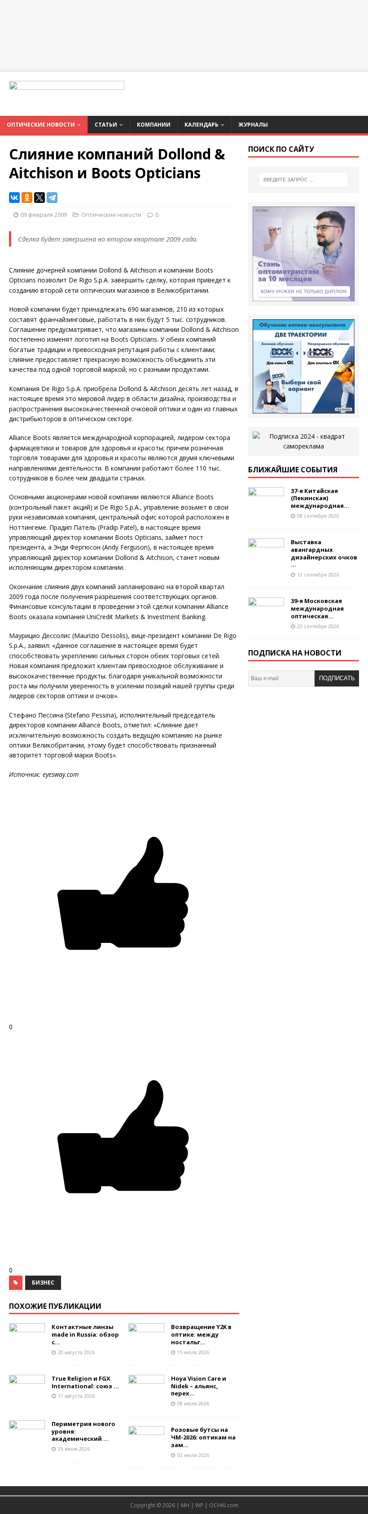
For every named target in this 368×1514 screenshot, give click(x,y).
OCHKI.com (223, 1505)
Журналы (253, 124)
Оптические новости (41, 124)
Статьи (106, 124)
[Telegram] (52, 197)
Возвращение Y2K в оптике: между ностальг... (201, 1334)
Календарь (201, 124)
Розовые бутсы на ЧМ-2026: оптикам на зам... (203, 1437)
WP (199, 1505)
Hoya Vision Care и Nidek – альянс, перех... (198, 1386)
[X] (39, 197)
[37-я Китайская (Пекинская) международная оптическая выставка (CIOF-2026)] (266, 508)
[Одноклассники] (27, 197)
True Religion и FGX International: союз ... (85, 1382)
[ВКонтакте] (14, 197)
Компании (154, 124)
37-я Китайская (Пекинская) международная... (320, 498)
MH (185, 1505)
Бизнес (43, 1282)
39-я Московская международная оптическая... (317, 608)
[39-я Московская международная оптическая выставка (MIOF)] (266, 619)
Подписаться (337, 681)
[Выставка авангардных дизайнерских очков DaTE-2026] (266, 559)
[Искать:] (303, 179)
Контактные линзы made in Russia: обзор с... (85, 1334)
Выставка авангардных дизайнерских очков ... (324, 553)
